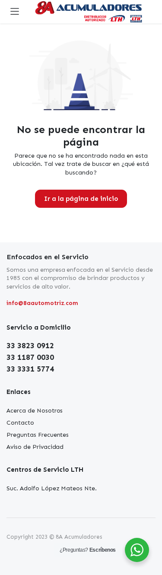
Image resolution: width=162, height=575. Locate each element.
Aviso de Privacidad (35, 447)
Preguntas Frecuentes (37, 434)
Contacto (20, 422)
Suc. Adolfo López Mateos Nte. (51, 488)
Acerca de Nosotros (34, 410)
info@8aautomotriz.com (42, 303)
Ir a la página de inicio (81, 199)
